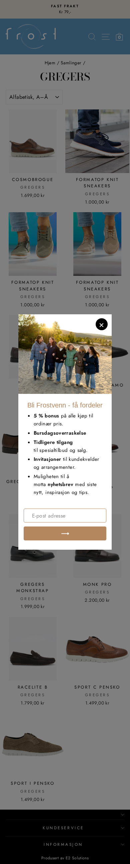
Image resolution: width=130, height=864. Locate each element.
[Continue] (65, 533)
